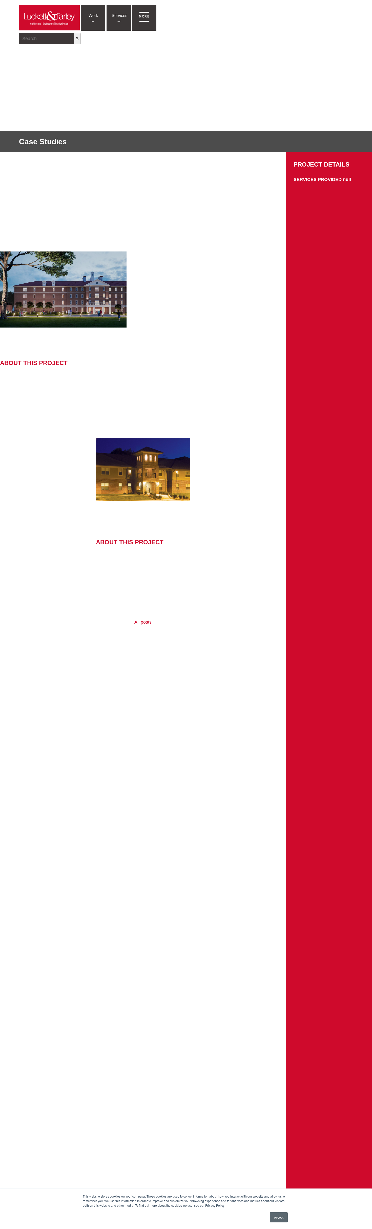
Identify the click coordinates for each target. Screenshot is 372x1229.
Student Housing (15, 341)
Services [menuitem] (119, 15)
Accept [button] (278, 1217)
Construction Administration (205, 335)
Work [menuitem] (93, 15)
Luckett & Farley (72, 335)
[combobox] (46, 38)
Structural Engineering (159, 335)
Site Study (241, 335)
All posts (143, 622)
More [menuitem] (144, 16)
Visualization (264, 335)
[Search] (77, 38)
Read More (12, 388)
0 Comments (274, 353)
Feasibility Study (111, 521)
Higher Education (121, 335)
